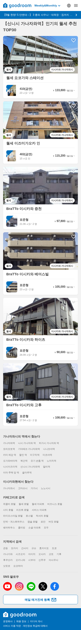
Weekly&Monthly (45, 5)
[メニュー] (76, 5)
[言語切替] (69, 5)
